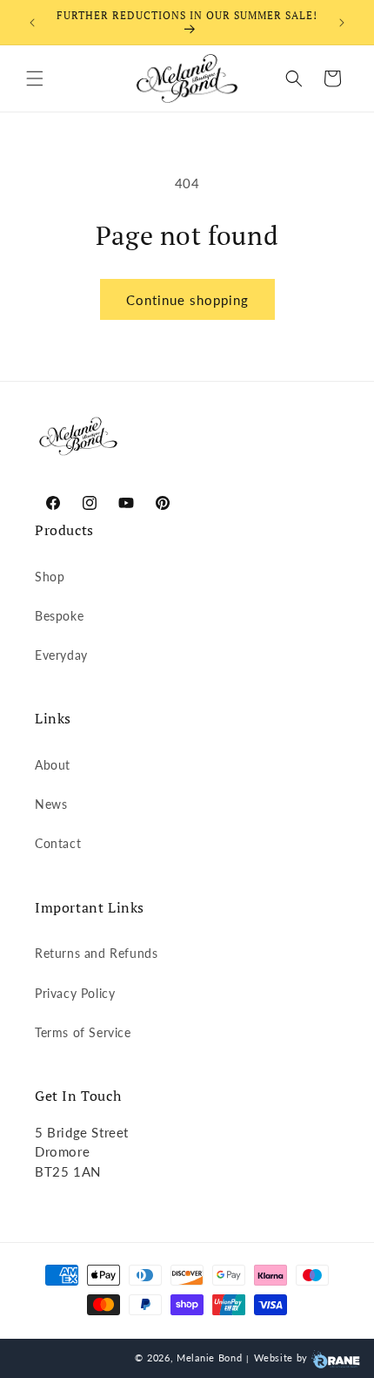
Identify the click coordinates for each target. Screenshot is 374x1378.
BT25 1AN (68, 1171)
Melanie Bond (209, 1357)
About (52, 764)
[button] (35, 78)
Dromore (62, 1151)
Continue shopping (187, 300)
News (51, 804)
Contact (58, 843)
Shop (49, 576)
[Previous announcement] (32, 22)
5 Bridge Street (82, 1132)
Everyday (61, 655)
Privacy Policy (75, 993)
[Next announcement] (342, 22)
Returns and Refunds (96, 953)
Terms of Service (83, 1032)
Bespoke (59, 615)
